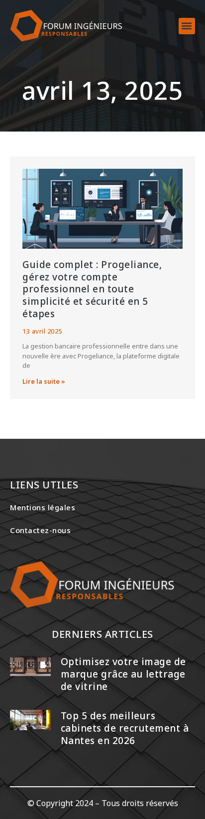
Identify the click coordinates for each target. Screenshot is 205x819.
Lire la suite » (43, 381)
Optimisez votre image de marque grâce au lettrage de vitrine (123, 673)
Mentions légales (42, 507)
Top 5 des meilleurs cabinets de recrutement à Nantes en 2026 (125, 728)
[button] (187, 26)
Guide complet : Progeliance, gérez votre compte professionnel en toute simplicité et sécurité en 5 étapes (92, 289)
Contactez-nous (40, 530)
